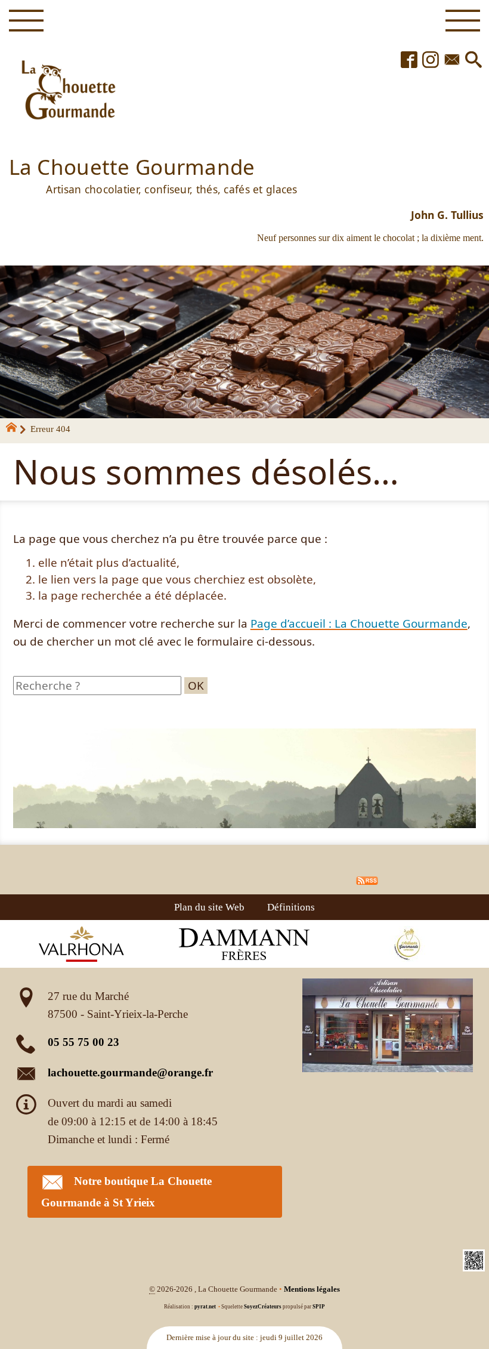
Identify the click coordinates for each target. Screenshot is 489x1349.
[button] (473, 61)
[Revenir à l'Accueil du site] (16, 430)
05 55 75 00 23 (83, 1042)
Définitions (291, 907)
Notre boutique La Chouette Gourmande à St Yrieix (126, 1192)
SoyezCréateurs (262, 1307)
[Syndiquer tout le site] (367, 878)
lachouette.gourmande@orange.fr (130, 1072)
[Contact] (452, 61)
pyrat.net (205, 1307)
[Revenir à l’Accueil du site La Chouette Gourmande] (66, 91)
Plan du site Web (209, 907)
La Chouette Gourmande (153, 173)
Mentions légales (312, 1289)
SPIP (318, 1307)
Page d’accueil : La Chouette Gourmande (359, 623)
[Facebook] (409, 61)
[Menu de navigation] (26, 21)
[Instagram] (430, 61)
